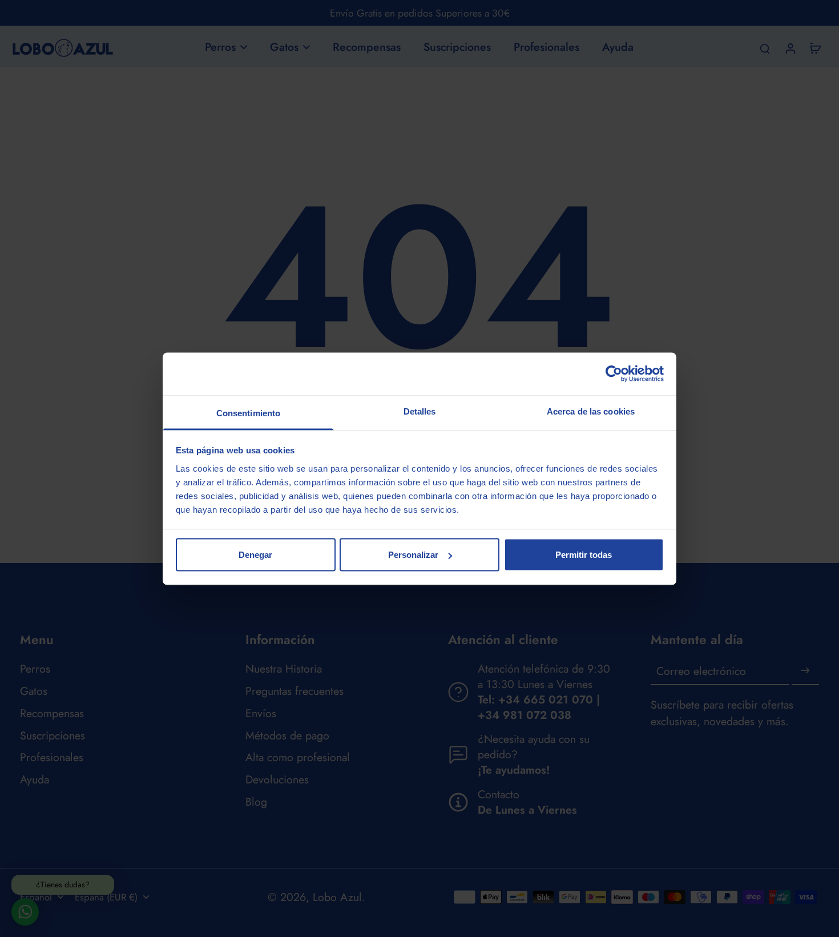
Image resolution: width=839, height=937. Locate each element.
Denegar (255, 555)
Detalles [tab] (420, 411)
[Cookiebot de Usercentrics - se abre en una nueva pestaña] (614, 374)
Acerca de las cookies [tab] (591, 411)
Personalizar (413, 555)
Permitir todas (583, 555)
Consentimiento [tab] (248, 412)
